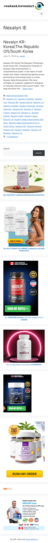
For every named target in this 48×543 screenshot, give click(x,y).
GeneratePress (32, 539)
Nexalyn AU (11, 99)
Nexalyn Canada (10, 106)
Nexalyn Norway (34, 126)
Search (6, 149)
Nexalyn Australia (26, 99)
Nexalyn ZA (17, 133)
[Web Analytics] (7, 489)
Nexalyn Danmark (27, 106)
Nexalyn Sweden (22, 130)
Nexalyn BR (13, 102)
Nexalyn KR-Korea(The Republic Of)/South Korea (21, 47)
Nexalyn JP (8, 119)
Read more (28, 89)
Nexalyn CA (38, 102)
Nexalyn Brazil (25, 102)
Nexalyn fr (28, 109)
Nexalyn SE (8, 130)
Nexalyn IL (25, 113)
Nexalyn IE (15, 113)
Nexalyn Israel (17, 116)
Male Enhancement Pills (17, 96)
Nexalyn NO (20, 126)
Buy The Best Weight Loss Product (24, 364)
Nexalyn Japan (31, 116)
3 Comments (12, 137)
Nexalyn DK (18, 109)
